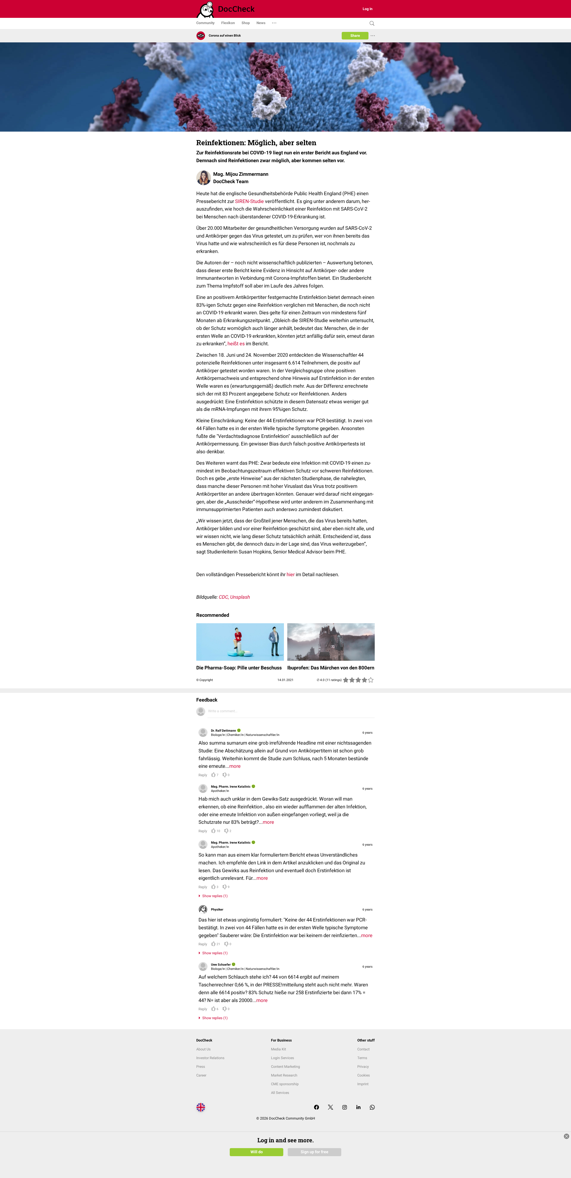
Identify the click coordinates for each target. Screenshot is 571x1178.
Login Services (282, 1058)
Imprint (362, 1084)
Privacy (363, 1066)
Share (355, 35)
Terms (362, 1058)
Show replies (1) (214, 896)
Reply (203, 775)
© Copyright (204, 680)
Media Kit (278, 1049)
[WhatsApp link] (372, 1108)
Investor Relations (210, 1058)
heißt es (236, 343)
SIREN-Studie (249, 201)
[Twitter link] (330, 1108)
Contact (363, 1049)
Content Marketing (285, 1066)
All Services (280, 1093)
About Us (203, 1049)
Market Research (284, 1075)
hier (291, 574)
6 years (367, 732)
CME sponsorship (285, 1084)
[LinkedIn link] (358, 1108)
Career (201, 1075)
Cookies (363, 1075)
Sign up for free (314, 1152)
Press (200, 1066)
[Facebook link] (316, 1108)
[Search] (371, 23)
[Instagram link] (344, 1108)
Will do (256, 1152)
